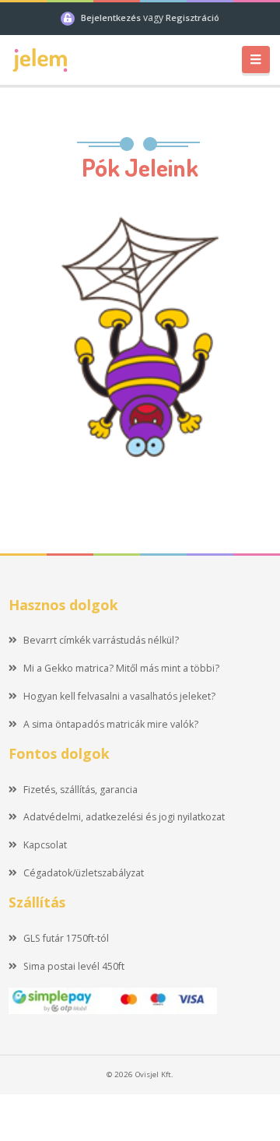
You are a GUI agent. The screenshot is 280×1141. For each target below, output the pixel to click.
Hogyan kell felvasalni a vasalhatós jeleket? (119, 696)
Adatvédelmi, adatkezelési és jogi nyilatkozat (124, 816)
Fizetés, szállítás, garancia (80, 789)
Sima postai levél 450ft (73, 966)
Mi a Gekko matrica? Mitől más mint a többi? (121, 668)
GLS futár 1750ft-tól (66, 938)
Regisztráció (192, 17)
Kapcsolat (45, 844)
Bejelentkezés (112, 17)
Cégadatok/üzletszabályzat (83, 872)
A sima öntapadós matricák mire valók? (110, 724)
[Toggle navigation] (256, 59)
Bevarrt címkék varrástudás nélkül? (101, 640)
